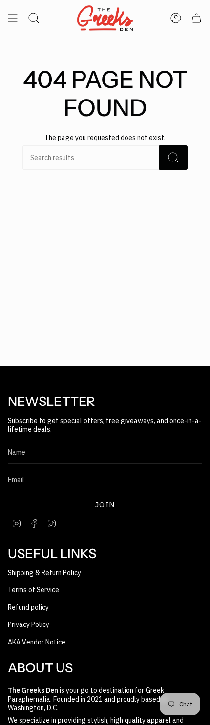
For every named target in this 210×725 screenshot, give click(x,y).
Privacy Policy (28, 624)
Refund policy (28, 607)
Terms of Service (33, 589)
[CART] (196, 18)
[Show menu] (12, 18)
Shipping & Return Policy (44, 572)
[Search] (173, 157)
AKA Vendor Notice (36, 642)
